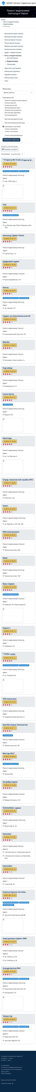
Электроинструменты (12, 71)
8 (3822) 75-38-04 (10, 483)
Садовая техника (10, 74)
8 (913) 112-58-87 (10, 345)
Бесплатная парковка (12, 113)
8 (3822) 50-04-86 (10, 164)
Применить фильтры (11, 140)
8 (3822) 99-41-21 (10, 658)
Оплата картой (10, 103)
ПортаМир (7, 368)
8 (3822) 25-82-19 (10, 631)
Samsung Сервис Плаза (13, 235)
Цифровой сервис (11, 261)
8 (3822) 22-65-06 (10, 971)
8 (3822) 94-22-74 (10, 208)
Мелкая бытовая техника (13, 37)
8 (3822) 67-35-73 (10, 239)
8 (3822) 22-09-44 (10, 319)
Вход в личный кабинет (9, 1080)
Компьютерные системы (14, 892)
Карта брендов (6, 1073)
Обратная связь (6, 1083)
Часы (6, 81)
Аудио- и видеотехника (12, 52)
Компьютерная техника (13, 40)
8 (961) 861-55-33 (10, 895)
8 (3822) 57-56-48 (10, 265)
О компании (5, 1065)
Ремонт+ (7, 628)
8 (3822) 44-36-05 (10, 509)
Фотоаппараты (12, 58)
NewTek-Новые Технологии (15, 725)
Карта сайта (5, 1071)
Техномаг (7, 834)
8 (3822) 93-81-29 (10, 869)
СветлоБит (7, 866)
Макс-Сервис (9, 584)
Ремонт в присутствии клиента (16, 100)
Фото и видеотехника (11, 22)
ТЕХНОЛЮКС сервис (12, 808)
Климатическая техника (13, 49)
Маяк (5, 558)
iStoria (6, 287)
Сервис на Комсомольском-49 (16, 316)
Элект (5, 505)
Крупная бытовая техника (13, 34)
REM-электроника (11, 532)
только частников (11, 131)
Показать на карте (10, 149)
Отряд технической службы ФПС (18, 479)
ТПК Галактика (9, 699)
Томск (3, 20)
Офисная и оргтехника (12, 68)
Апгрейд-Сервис (10, 782)
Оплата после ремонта (13, 110)
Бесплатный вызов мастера (15, 123)
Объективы (11, 64)
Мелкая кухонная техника (13, 46)
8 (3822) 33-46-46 (10, 371)
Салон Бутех (8, 394)
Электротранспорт (11, 78)
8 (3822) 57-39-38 (10, 441)
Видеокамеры (8, 24)
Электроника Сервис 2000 (15, 938)
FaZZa (12, 654)
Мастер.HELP (8, 753)
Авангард (7, 438)
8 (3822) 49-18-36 (10, 702)
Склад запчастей (11, 105)
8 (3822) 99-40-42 (10, 1019)
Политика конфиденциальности (11, 1067)
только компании (11, 129)
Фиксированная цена (12, 108)
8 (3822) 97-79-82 (10, 837)
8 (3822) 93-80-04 (10, 756)
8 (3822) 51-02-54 (10, 942)
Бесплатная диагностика (14, 119)
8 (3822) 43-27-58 (10, 587)
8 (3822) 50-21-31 (10, 397)
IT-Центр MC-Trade (27, 160)
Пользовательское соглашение (11, 1069)
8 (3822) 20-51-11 (10, 728)
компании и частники (12, 126)
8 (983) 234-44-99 (10, 291)
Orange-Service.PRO (11, 968)
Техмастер (7, 1016)
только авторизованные (14, 135)
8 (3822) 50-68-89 (10, 561)
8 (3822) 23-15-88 (10, 785)
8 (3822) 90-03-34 (10, 811)
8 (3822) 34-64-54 (10, 535)
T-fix (4, 204)
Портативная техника (12, 43)
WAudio (6, 342)
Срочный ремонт (11, 115)
